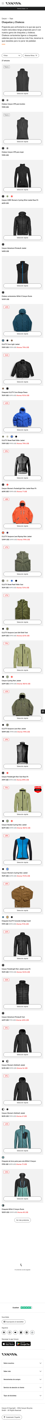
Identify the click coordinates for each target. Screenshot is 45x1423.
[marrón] (11, 340)
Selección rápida (22, 93)
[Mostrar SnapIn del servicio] (43, 711)
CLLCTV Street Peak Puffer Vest (12, 584)
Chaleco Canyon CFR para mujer (13, 152)
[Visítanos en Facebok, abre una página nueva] (4, 1332)
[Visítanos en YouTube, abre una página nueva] (15, 1332)
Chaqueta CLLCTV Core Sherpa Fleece (14, 392)
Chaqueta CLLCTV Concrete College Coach (16, 921)
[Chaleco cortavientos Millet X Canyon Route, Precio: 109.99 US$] (22, 273)
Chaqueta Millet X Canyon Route (13, 1209)
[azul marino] (3, 917)
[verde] (7, 196)
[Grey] (7, 100)
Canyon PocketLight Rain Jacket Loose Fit (16, 969)
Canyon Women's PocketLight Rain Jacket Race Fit (19, 488)
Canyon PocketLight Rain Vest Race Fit (15, 777)
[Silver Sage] (7, 436)
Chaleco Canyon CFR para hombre (13, 104)
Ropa (11, 18)
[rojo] (11, 196)
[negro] (7, 340)
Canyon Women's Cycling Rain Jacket (15, 873)
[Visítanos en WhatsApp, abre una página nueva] (32, 1332)
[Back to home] (13, 3)
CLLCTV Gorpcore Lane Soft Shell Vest (15, 632)
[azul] (11, 580)
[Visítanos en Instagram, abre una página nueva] (9, 1332)
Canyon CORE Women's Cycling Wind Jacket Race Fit (20, 200)
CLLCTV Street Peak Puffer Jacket (13, 440)
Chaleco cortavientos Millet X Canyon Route (17, 296)
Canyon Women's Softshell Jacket (13, 1065)
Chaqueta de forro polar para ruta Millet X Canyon (19, 1161)
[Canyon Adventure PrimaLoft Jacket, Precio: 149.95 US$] (22, 225)
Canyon (4, 18)
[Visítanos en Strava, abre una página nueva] (21, 1332)
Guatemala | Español (13, 1417)
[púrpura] (7, 532)
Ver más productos (22, 1220)
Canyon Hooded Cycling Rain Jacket (14, 825)
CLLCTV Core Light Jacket (11, 344)
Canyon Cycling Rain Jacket (11, 681)
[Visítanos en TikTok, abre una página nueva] (26, 1332)
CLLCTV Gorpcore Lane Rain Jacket (14, 729)
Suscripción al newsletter (15, 1322)
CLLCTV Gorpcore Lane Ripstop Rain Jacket (17, 536)
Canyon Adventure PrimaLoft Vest (13, 1017)
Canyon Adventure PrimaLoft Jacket (14, 248)
